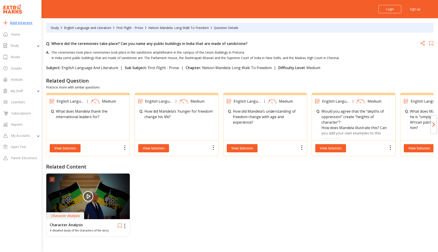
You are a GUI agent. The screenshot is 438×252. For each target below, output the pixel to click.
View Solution (65, 148)
